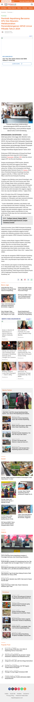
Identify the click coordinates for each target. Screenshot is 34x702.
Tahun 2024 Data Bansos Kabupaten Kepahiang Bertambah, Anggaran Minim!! (8, 305)
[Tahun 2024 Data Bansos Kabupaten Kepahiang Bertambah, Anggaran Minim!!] (8, 298)
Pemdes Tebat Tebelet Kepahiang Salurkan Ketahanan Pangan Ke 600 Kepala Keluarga (25, 492)
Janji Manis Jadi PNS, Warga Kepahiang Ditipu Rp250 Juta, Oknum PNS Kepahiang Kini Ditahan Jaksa (15, 412)
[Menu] (2, 4)
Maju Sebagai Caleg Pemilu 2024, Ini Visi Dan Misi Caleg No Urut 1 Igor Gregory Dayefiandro (8, 313)
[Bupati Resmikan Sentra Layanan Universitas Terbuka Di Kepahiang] (6, 620)
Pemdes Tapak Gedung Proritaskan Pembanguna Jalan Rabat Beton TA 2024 (16, 478)
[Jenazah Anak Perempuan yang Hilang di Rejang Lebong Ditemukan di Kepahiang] (6, 605)
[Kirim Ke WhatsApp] (31, 279)
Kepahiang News (8, 31)
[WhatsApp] (21, 689)
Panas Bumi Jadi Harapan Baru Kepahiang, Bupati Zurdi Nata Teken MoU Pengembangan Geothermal (20, 448)
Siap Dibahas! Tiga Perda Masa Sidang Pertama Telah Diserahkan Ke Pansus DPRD (16, 573)
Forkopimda (10, 157)
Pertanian (3, 15)
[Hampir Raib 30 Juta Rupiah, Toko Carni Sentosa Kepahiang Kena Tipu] (6, 628)
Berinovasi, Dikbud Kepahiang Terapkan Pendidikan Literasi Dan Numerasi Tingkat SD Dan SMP (21, 634)
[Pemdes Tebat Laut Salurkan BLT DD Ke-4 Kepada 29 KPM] (8, 489)
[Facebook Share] (18, 279)
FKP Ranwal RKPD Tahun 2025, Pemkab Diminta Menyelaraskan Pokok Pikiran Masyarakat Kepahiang (24, 296)
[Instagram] (18, 689)
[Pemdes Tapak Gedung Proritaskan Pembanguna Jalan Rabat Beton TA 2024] (17, 468)
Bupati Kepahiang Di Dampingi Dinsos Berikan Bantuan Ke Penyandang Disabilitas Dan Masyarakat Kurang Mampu (25, 313)
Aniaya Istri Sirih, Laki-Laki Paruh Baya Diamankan (19, 661)
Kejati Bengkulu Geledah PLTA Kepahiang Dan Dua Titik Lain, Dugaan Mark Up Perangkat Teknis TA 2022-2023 (16, 562)
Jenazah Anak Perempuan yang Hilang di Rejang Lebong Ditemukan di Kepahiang (21, 604)
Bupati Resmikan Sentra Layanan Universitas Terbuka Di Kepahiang (21, 619)
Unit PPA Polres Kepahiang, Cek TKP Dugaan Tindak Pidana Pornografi (17, 666)
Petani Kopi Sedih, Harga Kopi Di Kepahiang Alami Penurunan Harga (25, 289)
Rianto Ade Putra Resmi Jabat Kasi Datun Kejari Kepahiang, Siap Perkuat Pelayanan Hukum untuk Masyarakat (21, 426)
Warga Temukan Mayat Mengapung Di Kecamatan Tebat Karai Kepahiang (21, 612)
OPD (20, 157)
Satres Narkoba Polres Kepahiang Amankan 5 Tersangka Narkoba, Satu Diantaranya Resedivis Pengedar (14, 556)
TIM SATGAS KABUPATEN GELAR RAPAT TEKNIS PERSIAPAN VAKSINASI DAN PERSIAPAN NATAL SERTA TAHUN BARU (17, 655)
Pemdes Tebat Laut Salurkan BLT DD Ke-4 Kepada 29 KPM (7, 501)
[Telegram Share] (28, 279)
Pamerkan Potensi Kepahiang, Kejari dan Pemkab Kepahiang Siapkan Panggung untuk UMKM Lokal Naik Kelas (20, 418)
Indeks (6, 693)
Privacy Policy (10, 695)
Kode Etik (12, 693)
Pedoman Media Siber (22, 695)
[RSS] (25, 689)
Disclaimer (26, 693)
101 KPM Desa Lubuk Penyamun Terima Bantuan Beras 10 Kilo (7, 517)
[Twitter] (12, 689)
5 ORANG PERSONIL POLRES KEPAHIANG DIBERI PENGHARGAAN (17, 677)
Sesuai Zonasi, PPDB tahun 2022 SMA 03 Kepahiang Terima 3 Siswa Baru (16, 649)
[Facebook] (9, 689)
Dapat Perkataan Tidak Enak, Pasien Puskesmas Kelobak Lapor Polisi (14, 585)
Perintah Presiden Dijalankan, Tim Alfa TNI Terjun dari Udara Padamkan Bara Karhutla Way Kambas (21, 433)
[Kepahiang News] (10, 4)
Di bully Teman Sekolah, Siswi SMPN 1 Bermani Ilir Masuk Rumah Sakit (16, 579)
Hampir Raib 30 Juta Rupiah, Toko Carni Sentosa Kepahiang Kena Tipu (21, 627)
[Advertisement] (17, 83)
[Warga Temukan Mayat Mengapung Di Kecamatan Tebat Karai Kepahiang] (6, 613)
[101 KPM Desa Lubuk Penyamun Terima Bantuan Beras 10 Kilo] (8, 509)
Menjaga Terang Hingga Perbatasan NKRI (16, 672)
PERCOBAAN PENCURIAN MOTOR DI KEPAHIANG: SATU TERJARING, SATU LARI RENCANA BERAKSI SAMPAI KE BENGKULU (15, 568)
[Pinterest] (15, 689)
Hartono (25, 170)
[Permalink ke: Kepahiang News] (2, 32)
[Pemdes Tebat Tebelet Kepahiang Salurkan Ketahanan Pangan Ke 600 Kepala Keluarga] (25, 485)
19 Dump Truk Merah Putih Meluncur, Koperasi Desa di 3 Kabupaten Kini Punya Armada (20, 441)
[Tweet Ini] (21, 279)
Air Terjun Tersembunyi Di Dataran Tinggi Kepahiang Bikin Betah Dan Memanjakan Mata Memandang (21, 597)
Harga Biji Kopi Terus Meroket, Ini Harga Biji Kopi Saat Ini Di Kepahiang (8, 289)
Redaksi (19, 693)
